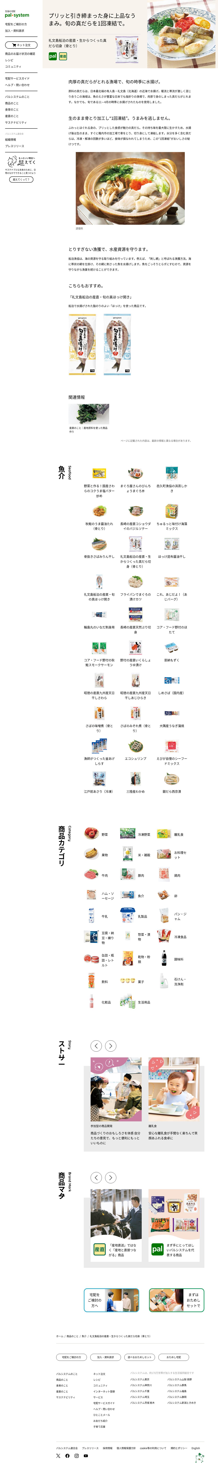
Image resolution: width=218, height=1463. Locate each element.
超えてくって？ (21, 179)
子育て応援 (99, 1426)
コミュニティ (13, 66)
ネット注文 (23, 45)
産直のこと (12, 116)
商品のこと (12, 103)
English (196, 1448)
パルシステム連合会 (67, 1448)
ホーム (59, 1336)
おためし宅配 (174, 1357)
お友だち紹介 (100, 1421)
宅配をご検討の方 (16, 24)
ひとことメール (101, 1415)
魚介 (84, 1336)
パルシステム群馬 (176, 1385)
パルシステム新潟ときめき (181, 1403)
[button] (110, 1046)
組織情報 (10, 139)
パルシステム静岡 (176, 1397)
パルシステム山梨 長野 (179, 1379)
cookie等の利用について (153, 1448)
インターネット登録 (104, 1391)
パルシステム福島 (176, 1391)
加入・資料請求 (14, 30)
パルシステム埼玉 (139, 1397)
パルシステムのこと (17, 96)
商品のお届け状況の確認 (20, 53)
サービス (98, 1397)
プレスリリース (14, 146)
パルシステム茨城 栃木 (142, 1403)
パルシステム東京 (139, 1379)
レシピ (9, 60)
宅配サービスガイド (17, 78)
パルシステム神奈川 (141, 1385)
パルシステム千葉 (139, 1391)
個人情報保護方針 (126, 1448)
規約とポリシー (179, 1448)
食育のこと (12, 109)
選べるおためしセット (140, 1357)
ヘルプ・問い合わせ (17, 85)
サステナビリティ (16, 122)
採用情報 (107, 1448)
